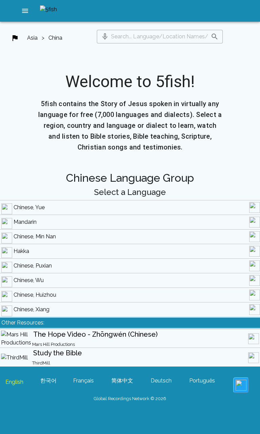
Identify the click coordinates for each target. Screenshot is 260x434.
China (55, 38)
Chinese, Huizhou (35, 295)
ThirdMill (41, 363)
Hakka (21, 251)
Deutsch (161, 380)
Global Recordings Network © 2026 (130, 398)
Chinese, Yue (29, 207)
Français (83, 380)
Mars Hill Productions (53, 344)
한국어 (48, 380)
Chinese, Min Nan (35, 236)
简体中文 (122, 380)
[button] (25, 10)
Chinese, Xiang (31, 309)
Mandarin (25, 222)
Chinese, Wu (29, 280)
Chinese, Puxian (33, 265)
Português (202, 380)
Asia (32, 38)
